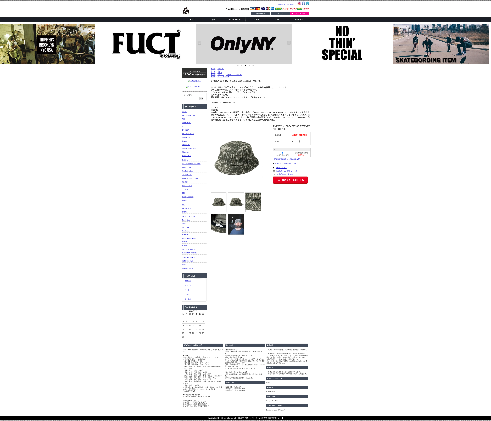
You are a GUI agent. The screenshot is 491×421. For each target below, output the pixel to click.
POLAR (184, 242)
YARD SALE (186, 156)
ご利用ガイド (280, 4)
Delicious (185, 160)
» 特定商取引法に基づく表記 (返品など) (286, 159)
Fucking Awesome (187, 197)
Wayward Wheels (187, 268)
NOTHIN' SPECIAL (188, 216)
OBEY (184, 224)
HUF (183, 205)
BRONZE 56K (186, 167)
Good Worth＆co (187, 171)
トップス (188, 285)
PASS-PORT (186, 235)
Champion (185, 152)
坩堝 (183, 119)
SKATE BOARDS (223, 77)
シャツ (187, 290)
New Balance (186, 220)
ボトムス (188, 299)
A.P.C (184, 126)
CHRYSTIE (186, 145)
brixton (184, 141)
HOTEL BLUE (187, 208)
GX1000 (185, 182)
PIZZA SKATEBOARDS (190, 238)
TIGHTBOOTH (187, 175)
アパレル (220, 69)
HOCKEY (185, 130)
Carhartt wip (186, 137)
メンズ (219, 73)
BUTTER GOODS (188, 134)
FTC (183, 193)
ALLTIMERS (186, 123)
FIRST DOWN (187, 186)
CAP (219, 71)
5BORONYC (186, 189)
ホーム (213, 69)
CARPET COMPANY (189, 148)
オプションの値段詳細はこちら (285, 163)
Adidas (184, 112)
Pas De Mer (185, 231)
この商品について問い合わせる (286, 171)
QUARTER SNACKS (189, 249)
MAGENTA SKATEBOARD (191, 164)
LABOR (184, 212)
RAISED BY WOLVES (189, 253)
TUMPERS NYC (187, 261)
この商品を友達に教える (284, 174)
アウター (188, 281)
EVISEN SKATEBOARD (190, 178)
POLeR (184, 246)
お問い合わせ (291, 4)
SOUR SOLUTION (188, 257)
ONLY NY (185, 227)
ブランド (220, 75)
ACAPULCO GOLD (188, 115)
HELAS (184, 200)
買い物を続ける (281, 168)
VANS (184, 264)
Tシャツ (187, 294)
